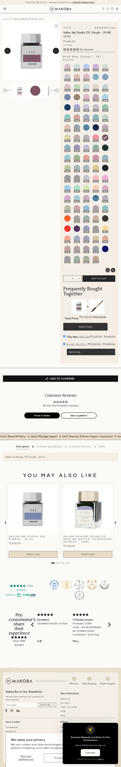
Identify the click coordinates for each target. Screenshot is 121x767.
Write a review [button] (42, 415)
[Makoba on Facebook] (6, 710)
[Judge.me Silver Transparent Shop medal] (79, 584)
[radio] (67, 67)
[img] (19, 637)
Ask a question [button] (79, 415)
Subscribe (45, 705)
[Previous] (7, 51)
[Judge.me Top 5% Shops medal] (104, 584)
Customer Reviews (80, 446)
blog (62, 715)
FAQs (63, 711)
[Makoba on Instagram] (11, 710)
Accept (59, 757)
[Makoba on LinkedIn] (18, 710)
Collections (7, 19)
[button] (100, 28)
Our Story (65, 703)
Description (22, 446)
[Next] (56, 51)
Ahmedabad (12, 727)
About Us (65, 698)
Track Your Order (68, 707)
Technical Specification (49, 446)
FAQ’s (101, 446)
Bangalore (11, 731)
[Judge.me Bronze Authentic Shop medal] (92, 584)
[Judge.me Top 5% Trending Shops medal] (79, 595)
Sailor (67, 27)
